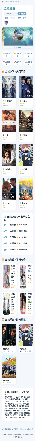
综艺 (19, 18)
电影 (6, 18)
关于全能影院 (6, 429)
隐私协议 (23, 429)
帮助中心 (30, 429)
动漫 (24, 18)
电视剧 (12, 18)
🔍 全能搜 (22, 14)
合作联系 (15, 429)
